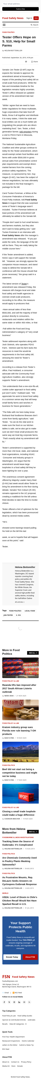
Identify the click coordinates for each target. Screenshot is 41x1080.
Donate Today (12, 957)
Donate (20, 1066)
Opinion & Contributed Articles (14, 1020)
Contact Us (15, 1062)
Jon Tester (8, 615)
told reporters (25, 132)
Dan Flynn (9, 738)
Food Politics (8, 32)
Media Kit (6, 1066)
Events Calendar (28, 1041)
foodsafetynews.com (10, 981)
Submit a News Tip (26, 1045)
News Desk (9, 696)
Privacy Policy (26, 1062)
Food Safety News (23, 1077)
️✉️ (5, 993)
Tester (24, 284)
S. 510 (18, 615)
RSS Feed (5, 1049)
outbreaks (31, 1020)
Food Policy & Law (10, 681)
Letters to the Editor (9, 1045)
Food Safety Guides (25, 1016)
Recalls (5, 1024)
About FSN (30, 957)
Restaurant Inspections (11, 1041)
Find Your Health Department (13, 1037)
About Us (5, 1062)
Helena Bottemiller (13, 50)
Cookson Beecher (12, 819)
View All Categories (16, 1024)
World (5, 893)
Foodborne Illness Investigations (18, 837)
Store (13, 1066)
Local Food (30, 611)
